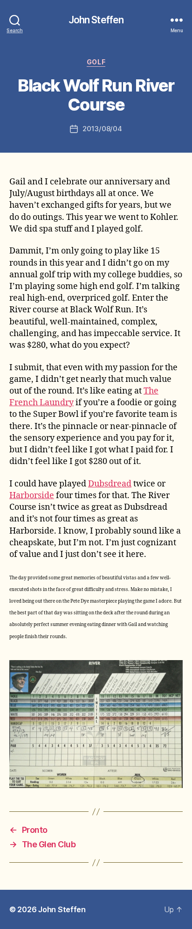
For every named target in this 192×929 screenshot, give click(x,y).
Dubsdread (109, 484)
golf (96, 62)
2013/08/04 (102, 128)
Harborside (31, 495)
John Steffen (96, 20)
